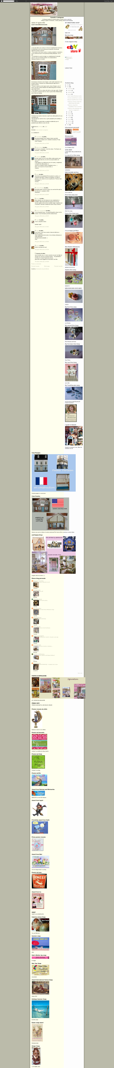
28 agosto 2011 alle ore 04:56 (42, 206)
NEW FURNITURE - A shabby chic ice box (48, 664)
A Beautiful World (37, 599)
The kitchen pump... (43, 600)
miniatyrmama (36, 590)
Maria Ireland (39, 147)
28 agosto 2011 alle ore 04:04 (42, 194)
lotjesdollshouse (37, 617)
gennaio (70, 123)
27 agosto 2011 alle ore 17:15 (42, 170)
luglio (69, 112)
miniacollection (40, 187)
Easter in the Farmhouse (44, 627)
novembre (70, 88)
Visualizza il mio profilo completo (77, 132)
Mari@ (37, 198)
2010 (68, 124)
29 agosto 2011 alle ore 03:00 (42, 241)
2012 (68, 85)
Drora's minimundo (41, 210)
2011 (68, 86)
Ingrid (37, 220)
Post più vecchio (58, 266)
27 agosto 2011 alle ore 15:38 (42, 152)
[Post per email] (46, 127)
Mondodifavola (36, 663)
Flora (37, 230)
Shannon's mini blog (38, 581)
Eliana (37, 245)
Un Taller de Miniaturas (38, 654)
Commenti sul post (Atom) (42, 269)
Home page (47, 266)
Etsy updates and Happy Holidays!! (47, 655)
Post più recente (35, 266)
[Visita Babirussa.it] (74, 61)
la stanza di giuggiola (38, 635)
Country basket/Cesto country (75, 97)
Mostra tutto (80, 673)
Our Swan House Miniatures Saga (46, 609)
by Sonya (76, 129)
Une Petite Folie (37, 645)
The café (41, 591)
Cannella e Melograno (42, 4)
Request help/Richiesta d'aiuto (75, 99)
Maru (37, 174)
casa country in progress (42, 130)
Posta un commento (36, 263)
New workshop (42, 618)
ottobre (70, 90)
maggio (70, 115)
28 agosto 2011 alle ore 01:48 (42, 183)
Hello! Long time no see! (44, 582)
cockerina (38, 156)
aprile (69, 117)
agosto (69, 94)
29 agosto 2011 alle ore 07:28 (42, 249)
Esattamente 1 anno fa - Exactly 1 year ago (48, 637)
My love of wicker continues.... (46, 646)
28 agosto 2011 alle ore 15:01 (42, 226)
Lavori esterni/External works (75, 96)
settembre (70, 92)
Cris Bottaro (39, 136)
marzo (69, 119)
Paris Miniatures (37, 608)
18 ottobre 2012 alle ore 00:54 (42, 261)
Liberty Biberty (36, 626)
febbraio (70, 121)
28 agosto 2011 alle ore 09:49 (42, 216)
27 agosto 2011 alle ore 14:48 (42, 143)
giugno (70, 113)
